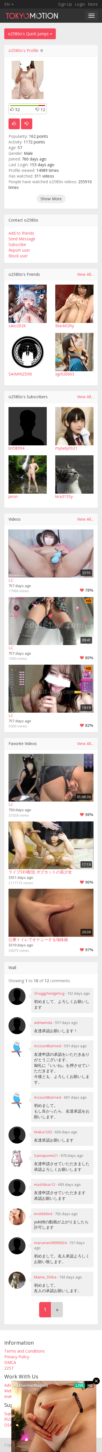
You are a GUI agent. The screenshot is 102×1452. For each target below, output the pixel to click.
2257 (8, 1368)
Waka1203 (43, 1131)
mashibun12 (44, 1184)
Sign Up (65, 4)
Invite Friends (16, 1396)
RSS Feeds (14, 1419)
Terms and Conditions (24, 1351)
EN (7, 4)
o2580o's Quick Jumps (29, 33)
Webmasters (15, 1390)
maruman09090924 (50, 1242)
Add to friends (21, 233)
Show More (51, 198)
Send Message (21, 238)
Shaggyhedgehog (49, 993)
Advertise (12, 1385)
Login (80, 4)
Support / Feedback (22, 1413)
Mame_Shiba (45, 1277)
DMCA (10, 1362)
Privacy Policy (16, 1356)
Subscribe (17, 244)
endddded (43, 1213)
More (93, 4)
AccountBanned (47, 1045)
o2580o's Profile (23, 50)
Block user (18, 255)
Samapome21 (46, 1155)
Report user (19, 250)
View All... (85, 274)
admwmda (43, 1022)
